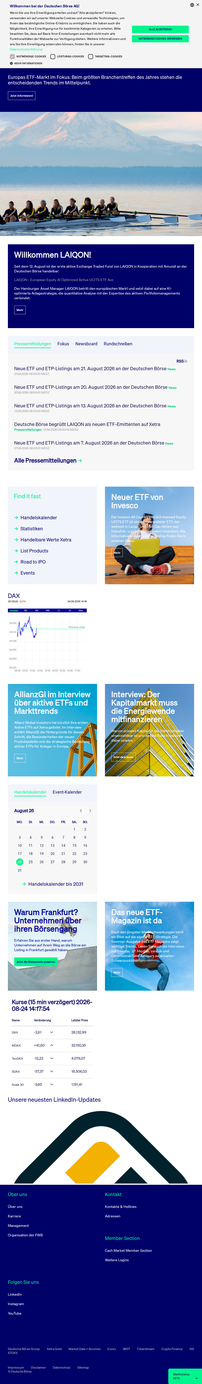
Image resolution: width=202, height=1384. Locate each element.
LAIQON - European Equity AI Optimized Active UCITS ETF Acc (63, 279)
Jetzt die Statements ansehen (36, 962)
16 (85, 845)
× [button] (197, 4)
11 (31, 845)
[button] (68, 63)
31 (20, 870)
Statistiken (32, 528)
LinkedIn (15, 1294)
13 (52, 845)
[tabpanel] (101, 411)
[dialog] (101, 34)
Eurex (112, 1349)
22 (74, 854)
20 (52, 854)
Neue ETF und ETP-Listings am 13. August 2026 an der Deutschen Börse (90, 405)
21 (63, 854)
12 (42, 845)
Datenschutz (62, 1367)
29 (74, 862)
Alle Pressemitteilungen (46, 460)
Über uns (15, 1206)
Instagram (16, 1303)
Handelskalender (39, 517)
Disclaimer (39, 1367)
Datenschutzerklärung (26, 49)
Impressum (16, 1367)
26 (42, 862)
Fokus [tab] (63, 343)
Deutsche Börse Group (24, 1349)
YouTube (15, 1313)
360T (127, 1349)
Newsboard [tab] (86, 343)
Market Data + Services (84, 1349)
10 (20, 845)
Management (18, 1225)
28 (63, 862)
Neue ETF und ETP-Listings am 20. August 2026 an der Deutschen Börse (91, 387)
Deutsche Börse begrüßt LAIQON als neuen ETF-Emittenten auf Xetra (87, 424)
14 (63, 845)
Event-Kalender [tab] (67, 792)
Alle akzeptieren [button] (160, 29)
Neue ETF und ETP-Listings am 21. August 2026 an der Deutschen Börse (90, 368)
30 (85, 862)
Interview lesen (123, 757)
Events (28, 573)
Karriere (14, 1216)
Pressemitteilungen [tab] (32, 343)
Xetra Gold (54, 1349)
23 (85, 854)
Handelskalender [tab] (30, 792)
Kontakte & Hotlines (121, 1206)
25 (31, 862)
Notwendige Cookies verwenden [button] (160, 38)
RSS (180, 361)
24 (20, 862)
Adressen (112, 1216)
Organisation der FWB (25, 1235)
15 (74, 845)
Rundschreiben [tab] (118, 343)
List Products (34, 551)
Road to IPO (33, 562)
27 (52, 862)
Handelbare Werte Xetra (46, 539)
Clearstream (146, 1349)
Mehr (20, 310)
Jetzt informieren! (21, 95)
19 (42, 854)
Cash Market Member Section (128, 1250)
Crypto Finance (172, 1349)
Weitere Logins (117, 1259)
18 (31, 854)
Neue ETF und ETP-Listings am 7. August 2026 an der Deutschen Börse (89, 443)
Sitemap (83, 1367)
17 (20, 854)
